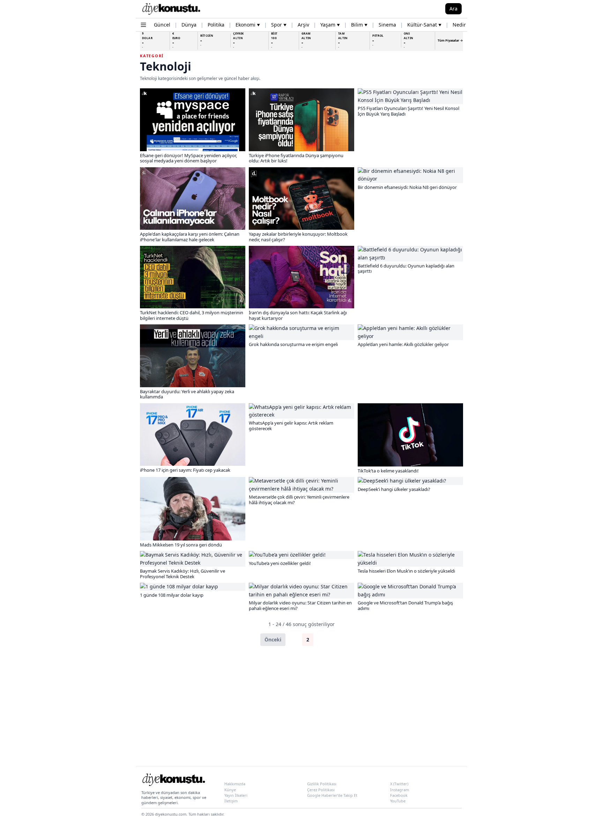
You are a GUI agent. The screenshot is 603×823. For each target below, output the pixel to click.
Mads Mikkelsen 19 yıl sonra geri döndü (181, 545)
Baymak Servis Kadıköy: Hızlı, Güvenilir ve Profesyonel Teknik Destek (182, 574)
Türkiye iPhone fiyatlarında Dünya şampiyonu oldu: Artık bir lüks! (296, 158)
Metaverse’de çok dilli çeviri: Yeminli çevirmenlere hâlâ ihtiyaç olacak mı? (299, 500)
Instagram (399, 789)
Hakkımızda (234, 783)
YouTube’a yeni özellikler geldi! (280, 563)
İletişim (231, 800)
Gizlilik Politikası (321, 783)
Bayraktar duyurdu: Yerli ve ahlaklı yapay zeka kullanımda (187, 394)
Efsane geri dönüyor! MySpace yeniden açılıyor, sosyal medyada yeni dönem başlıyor (188, 158)
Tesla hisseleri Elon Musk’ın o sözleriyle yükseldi (406, 571)
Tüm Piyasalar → (450, 40)
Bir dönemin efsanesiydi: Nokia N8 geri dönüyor (407, 187)
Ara (453, 8)
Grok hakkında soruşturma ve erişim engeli (293, 344)
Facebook (399, 795)
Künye (230, 789)
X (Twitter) (399, 783)
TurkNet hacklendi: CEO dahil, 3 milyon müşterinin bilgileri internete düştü (191, 315)
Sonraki (329, 639)
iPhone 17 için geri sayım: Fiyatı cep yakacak (185, 470)
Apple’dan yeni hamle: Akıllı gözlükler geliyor (403, 344)
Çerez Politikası (321, 789)
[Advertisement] (301, 706)
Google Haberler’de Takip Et (332, 795)
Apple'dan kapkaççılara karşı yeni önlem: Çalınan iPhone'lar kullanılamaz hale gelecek (189, 237)
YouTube (397, 800)
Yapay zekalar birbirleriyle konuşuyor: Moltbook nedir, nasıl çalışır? (298, 237)
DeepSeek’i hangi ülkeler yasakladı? (394, 489)
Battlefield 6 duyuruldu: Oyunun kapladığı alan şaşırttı (406, 268)
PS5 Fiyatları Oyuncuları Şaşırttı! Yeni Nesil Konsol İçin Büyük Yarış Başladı (408, 111)
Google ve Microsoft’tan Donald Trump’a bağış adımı (405, 605)
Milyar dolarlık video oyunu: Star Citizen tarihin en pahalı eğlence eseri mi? (300, 605)
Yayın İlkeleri (235, 795)
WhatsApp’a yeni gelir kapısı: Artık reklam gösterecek (291, 426)
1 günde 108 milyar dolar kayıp (171, 595)
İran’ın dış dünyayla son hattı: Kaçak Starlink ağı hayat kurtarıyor (298, 315)
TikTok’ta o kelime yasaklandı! (388, 471)
